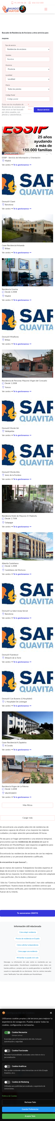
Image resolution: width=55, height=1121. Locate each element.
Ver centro (6, 165)
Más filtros (27, 805)
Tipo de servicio (10, 45)
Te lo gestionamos (21, 165)
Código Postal (10, 95)
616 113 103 (37, 3)
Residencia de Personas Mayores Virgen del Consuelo (24, 381)
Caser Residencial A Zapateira (14, 743)
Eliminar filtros (31, 108)
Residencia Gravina (10, 289)
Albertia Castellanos (10, 563)
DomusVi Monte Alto (11, 472)
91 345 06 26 (20, 3)
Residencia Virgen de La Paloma (15, 786)
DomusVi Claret (8, 202)
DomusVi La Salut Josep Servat (15, 611)
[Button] (44, 9)
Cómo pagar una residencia (27, 951)
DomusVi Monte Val (10, 428)
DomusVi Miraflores (10, 337)
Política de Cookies (9, 1096)
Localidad (9, 75)
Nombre (8, 55)
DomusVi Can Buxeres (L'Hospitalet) (17, 699)
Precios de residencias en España (27, 939)
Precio (8, 85)
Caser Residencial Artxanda (13, 246)
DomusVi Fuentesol (10, 655)
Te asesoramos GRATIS (27, 913)
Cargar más (28, 818)
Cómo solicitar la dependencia (27, 945)
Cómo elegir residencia (27, 932)
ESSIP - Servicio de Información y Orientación (21, 158)
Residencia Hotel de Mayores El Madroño (19, 516)
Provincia (9, 65)
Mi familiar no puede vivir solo (27, 958)
